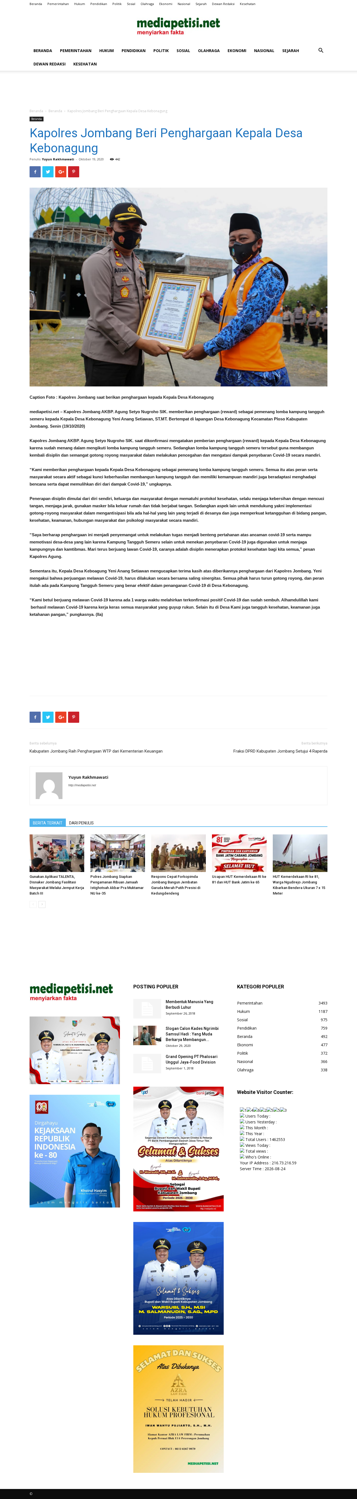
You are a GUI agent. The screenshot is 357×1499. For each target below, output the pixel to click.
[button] (320, 51)
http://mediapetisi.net (82, 785)
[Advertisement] (178, 89)
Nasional (184, 4)
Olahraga (147, 4)
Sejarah (201, 4)
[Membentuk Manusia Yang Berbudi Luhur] (147, 1008)
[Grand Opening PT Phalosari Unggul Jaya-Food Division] (147, 1063)
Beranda (36, 4)
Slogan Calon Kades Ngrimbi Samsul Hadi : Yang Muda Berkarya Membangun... (192, 1034)
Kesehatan (247, 4)
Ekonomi (165, 4)
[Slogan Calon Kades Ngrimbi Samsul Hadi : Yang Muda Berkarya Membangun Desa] (147, 1035)
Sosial (131, 4)
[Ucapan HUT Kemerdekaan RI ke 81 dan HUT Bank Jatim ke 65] (239, 853)
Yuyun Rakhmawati (58, 159)
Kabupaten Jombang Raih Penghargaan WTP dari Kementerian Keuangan (96, 751)
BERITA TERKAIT (47, 823)
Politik (117, 4)
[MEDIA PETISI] (178, 26)
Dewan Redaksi (223, 4)
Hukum (79, 4)
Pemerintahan (58, 4)
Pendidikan (98, 4)
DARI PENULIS (81, 823)
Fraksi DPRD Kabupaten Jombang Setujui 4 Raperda (280, 751)
